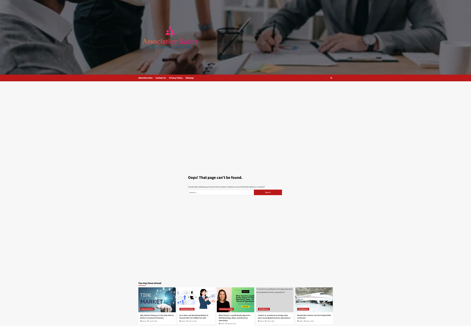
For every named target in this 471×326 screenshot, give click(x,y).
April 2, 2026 (270, 321)
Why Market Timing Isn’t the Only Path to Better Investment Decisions (157, 316)
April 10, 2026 (232, 324)
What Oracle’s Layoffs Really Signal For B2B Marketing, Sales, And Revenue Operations (234, 318)
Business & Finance (147, 309)
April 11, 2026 (192, 321)
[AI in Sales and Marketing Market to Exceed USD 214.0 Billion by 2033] (196, 299)
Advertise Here (145, 77)
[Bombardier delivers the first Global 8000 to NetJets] (314, 299)
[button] (331, 78)
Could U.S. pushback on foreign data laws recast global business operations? (274, 316)
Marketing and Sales (187, 309)
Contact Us (161, 77)
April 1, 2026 (310, 321)
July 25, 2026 (153, 321)
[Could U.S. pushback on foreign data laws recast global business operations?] (275, 299)
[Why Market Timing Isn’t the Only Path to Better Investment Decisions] (157, 299)
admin (144, 321)
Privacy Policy (176, 77)
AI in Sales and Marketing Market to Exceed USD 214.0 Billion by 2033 (193, 316)
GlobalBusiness (264, 309)
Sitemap (190, 77)
